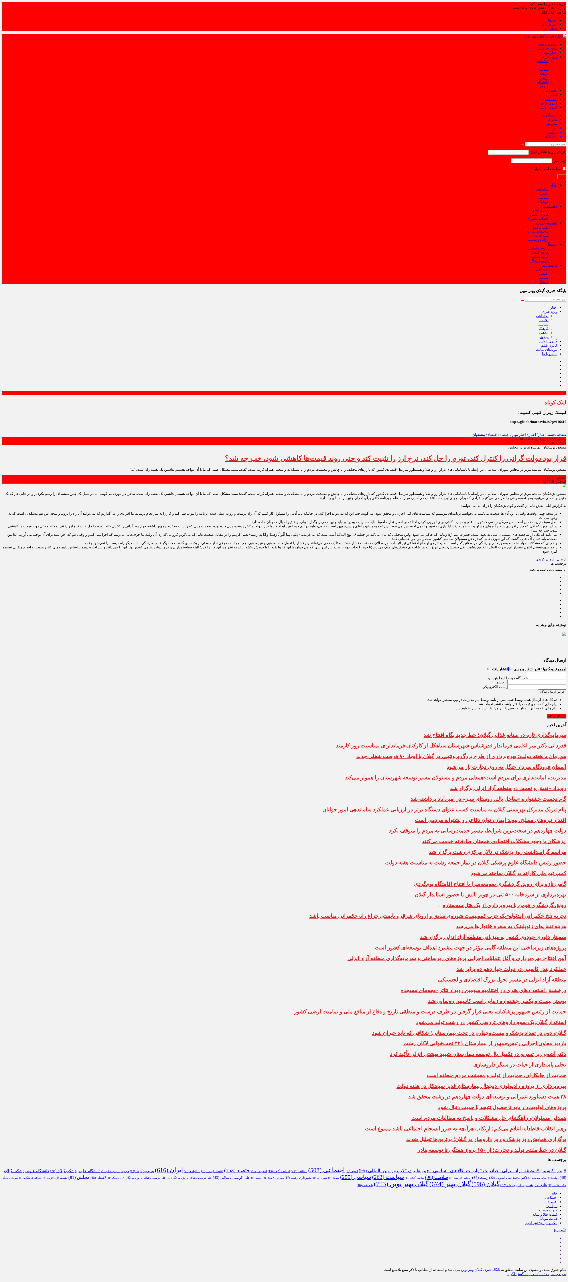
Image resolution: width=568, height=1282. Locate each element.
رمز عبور (559, 160)
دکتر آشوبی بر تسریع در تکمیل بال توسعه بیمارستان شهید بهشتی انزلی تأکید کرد (478, 1054)
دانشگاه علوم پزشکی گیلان (75, 1171)
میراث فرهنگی (30, 1177)
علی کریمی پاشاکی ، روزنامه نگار (189, 1177)
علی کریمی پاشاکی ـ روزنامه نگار (143, 1177)
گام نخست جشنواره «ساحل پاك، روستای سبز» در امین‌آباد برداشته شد (488, 799)
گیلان (553, 95)
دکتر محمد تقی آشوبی (508, 1177)
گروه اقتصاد (539, 252)
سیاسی (543, 69)
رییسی (454, 1178)
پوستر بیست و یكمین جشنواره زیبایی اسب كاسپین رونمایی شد (497, 1001)
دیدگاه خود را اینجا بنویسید (506, 678)
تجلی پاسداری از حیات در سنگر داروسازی (519, 1065)
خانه (554, 1193)
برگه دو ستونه (538, 240)
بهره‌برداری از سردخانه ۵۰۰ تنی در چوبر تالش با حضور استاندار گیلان (490, 894)
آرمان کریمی (544, 559)
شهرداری (319, 1178)
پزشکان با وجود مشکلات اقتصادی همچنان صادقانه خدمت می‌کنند (494, 841)
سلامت (436, 1177)
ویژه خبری (549, 57)
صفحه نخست (547, 44)
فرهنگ (543, 73)
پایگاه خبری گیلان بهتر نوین (481, 1270)
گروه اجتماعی (538, 248)
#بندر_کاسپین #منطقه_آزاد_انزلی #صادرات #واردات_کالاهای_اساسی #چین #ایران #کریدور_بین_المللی (462, 1170)
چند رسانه (550, 206)
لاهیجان (98, 1177)
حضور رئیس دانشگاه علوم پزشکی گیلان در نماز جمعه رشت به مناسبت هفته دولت (475, 862)
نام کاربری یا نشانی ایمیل (548, 152)
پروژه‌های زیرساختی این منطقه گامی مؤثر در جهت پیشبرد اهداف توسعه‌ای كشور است (470, 948)
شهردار (333, 1178)
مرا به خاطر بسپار (548, 169)
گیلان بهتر (450, 1183)
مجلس (79, 1177)
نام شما (501, 682)
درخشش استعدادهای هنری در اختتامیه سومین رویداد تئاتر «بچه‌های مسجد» (483, 990)
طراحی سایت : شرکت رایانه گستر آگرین (536, 1274)
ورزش (543, 86)
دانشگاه (542, 82)
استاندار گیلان (279, 1171)
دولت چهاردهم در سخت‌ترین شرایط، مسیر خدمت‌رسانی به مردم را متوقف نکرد (477, 830)
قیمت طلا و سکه (544, 1214)
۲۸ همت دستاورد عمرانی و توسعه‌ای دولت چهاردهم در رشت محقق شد (487, 1096)
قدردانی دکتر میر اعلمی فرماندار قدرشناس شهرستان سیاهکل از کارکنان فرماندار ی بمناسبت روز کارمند (451, 745)
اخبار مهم (550, 52)
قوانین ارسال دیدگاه (552, 691)
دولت (553, 1177)
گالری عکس (548, 107)
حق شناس (108, 1171)
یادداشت (551, 99)
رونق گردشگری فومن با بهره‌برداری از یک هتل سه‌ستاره (504, 905)
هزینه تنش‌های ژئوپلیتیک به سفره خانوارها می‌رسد (511, 926)
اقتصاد (543, 65)
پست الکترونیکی (494, 687)
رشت (480, 1177)
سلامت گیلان (414, 1177)
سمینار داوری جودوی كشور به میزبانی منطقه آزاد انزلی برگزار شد (493, 937)
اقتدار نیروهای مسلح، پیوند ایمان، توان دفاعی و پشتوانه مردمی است (490, 820)
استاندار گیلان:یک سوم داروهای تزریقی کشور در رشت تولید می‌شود (491, 1022)
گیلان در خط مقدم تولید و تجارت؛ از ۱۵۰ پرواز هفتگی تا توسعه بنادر (492, 1150)
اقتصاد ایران (212, 1171)
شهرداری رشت (298, 1177)
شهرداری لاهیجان (273, 1178)
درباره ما (550, 28)
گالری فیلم (549, 103)
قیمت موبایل (548, 1218)
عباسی (256, 1178)
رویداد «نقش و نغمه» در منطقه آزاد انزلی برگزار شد (508, 788)
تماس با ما (540, 227)
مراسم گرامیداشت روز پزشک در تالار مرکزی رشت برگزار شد (497, 852)
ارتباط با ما (549, 24)
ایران (169, 1170)
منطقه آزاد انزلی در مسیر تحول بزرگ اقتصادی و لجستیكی (502, 979)
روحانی (465, 1178)
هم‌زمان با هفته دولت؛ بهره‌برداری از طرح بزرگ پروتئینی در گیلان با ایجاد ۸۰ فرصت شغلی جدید (461, 756)
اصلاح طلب (259, 1171)
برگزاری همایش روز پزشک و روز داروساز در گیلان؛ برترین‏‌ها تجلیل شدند (486, 1139)
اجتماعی (542, 61)
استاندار (299, 1171)
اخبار (553, 185)
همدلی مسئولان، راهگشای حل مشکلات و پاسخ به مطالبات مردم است (488, 1118)
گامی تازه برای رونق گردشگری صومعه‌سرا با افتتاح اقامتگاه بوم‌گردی (490, 884)
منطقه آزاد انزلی (54, 1177)
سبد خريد (541, 235)
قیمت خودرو (548, 1210)
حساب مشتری (537, 218)
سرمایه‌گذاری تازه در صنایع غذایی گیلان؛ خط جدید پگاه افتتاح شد (495, 735)
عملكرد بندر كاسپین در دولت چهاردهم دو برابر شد (511, 969)
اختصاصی (550, 90)
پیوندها (552, 20)
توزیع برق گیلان (142, 1171)
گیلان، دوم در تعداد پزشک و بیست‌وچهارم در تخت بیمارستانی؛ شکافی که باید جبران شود (469, 1033)
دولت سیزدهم (537, 1178)
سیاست (388, 1177)
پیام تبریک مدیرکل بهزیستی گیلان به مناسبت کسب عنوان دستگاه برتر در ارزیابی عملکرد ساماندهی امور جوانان (444, 809)
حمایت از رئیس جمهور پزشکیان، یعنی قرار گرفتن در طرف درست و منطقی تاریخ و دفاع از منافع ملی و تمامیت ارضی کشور (430, 1011)
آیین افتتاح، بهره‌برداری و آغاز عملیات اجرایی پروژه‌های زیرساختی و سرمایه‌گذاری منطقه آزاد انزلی (456, 958)
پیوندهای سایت (537, 231)
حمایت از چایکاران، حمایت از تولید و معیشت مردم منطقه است (496, 1075)
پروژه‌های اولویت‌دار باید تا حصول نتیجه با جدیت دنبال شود (502, 1107)
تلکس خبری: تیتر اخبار (541, 1223)
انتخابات (192, 1171)
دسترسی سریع (546, 223)
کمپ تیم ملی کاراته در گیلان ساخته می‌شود (518, 873)
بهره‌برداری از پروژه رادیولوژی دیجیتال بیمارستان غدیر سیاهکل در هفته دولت (481, 1086)
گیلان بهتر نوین (401, 1183)
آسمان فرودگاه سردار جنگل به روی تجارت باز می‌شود (506, 767)
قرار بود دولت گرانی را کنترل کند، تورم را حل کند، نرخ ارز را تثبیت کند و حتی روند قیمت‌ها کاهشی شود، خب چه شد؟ (395, 458)
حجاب (122, 1171)
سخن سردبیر (547, 48)
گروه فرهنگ (539, 261)
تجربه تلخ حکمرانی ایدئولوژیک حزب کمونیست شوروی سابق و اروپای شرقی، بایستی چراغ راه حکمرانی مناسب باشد (437, 916)
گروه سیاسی (538, 256)
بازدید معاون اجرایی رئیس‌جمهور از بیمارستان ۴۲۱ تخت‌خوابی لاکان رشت (484, 1043)
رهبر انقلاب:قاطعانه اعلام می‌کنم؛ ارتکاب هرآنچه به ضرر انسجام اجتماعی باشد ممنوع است (465, 1128)
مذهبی (543, 78)
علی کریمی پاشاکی (231, 1177)
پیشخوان (478, 435)
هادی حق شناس (532, 1185)
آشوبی (352, 1171)
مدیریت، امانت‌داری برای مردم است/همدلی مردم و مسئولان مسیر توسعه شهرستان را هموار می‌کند (455, 777)
